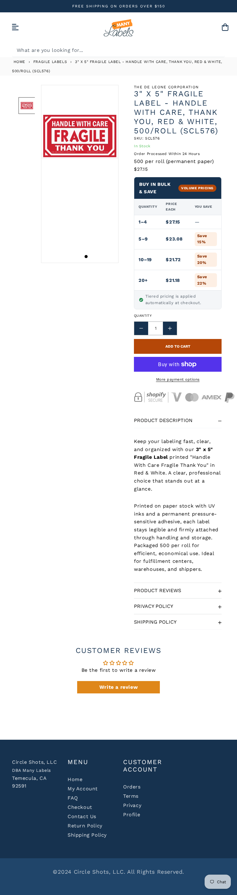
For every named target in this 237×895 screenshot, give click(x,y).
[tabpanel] (79, 174)
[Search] (218, 50)
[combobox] (118, 50)
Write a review (118, 687)
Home (18, 62)
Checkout (80, 807)
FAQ (73, 798)
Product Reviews (157, 590)
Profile (131, 815)
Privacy (132, 805)
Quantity (143, 316)
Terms (131, 796)
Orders (132, 787)
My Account (83, 789)
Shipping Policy (155, 622)
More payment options (178, 379)
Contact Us (82, 816)
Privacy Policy (153, 606)
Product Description (163, 420)
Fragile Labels (50, 62)
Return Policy (85, 826)
